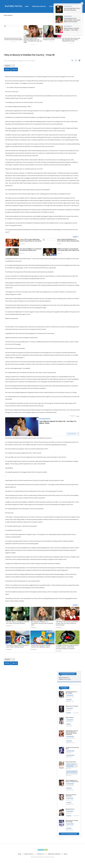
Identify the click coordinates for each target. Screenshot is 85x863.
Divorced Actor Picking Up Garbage (72, 821)
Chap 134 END (69, 811)
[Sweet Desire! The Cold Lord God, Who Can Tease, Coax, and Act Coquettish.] (61, 733)
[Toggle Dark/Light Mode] (79, 60)
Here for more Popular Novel (69, 833)
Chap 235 (68, 828)
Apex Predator (70, 717)
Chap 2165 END (69, 736)
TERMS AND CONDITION (39, 6)
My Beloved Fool (70, 809)
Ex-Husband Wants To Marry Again (72, 692)
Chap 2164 (68, 741)
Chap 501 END (69, 695)
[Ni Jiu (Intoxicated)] (61, 765)
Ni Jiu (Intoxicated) (71, 762)
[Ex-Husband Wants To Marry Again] (61, 695)
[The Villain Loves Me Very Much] (61, 750)
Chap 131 (68, 724)
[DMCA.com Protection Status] (42, 850)
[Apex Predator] (61, 720)
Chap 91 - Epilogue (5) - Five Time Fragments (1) (71, 772)
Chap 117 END (69, 708)
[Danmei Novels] (13, 6)
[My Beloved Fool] (61, 812)
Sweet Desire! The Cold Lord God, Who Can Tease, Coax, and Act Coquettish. (72, 732)
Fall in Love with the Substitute (71, 795)
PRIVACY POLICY (28, 854)
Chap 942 (68, 788)
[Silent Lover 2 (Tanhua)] (61, 709)
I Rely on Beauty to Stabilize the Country (18, 60)
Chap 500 (68, 699)
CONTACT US (53, 6)
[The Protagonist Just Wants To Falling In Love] (61, 783)
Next (13, 69)
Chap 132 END (69, 720)
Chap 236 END (69, 824)
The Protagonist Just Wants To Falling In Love (72, 781)
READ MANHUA (8, 15)
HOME (26, 6)
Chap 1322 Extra (70, 755)
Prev (7, 69)
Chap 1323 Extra (70, 751)
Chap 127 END (69, 798)
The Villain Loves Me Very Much (72, 748)
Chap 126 (68, 802)
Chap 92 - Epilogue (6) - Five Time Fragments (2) (71, 765)
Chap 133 (68, 815)
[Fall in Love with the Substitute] (61, 797)
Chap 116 (68, 712)
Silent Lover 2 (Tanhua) (72, 706)
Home (5, 60)
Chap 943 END (69, 783)
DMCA (65, 854)
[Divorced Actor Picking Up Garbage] (61, 823)
